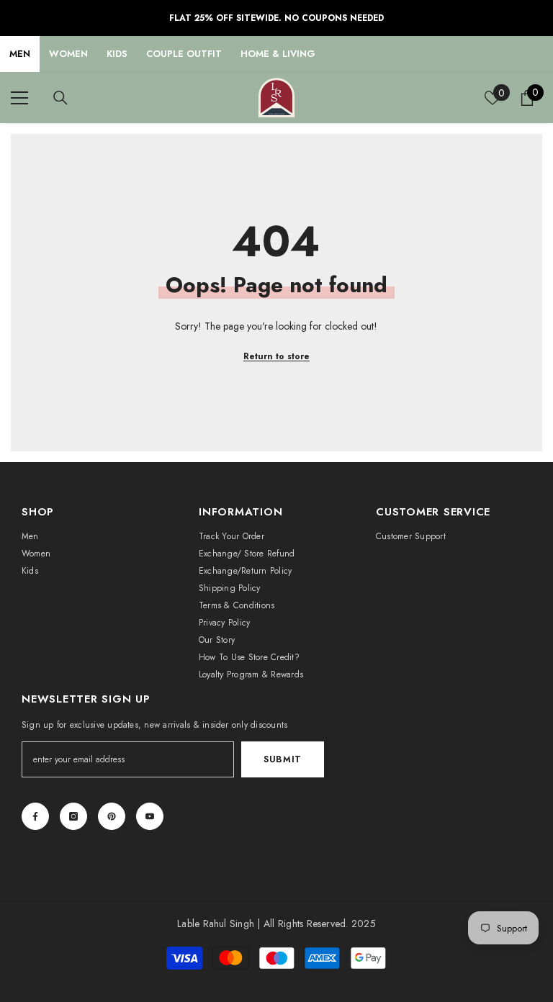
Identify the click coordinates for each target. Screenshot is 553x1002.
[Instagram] (73, 816)
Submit (283, 759)
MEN (19, 53)
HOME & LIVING (277, 53)
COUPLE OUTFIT (184, 53)
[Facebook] (35, 816)
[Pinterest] (111, 816)
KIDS (117, 53)
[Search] (60, 98)
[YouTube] (149, 816)
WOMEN (68, 53)
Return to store (276, 356)
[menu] (19, 98)
